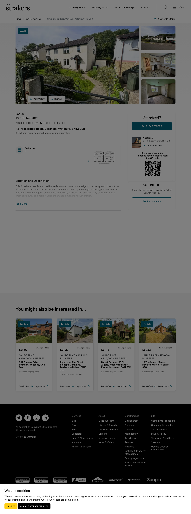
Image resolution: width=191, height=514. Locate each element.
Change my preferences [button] (34, 506)
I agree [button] (11, 506)
